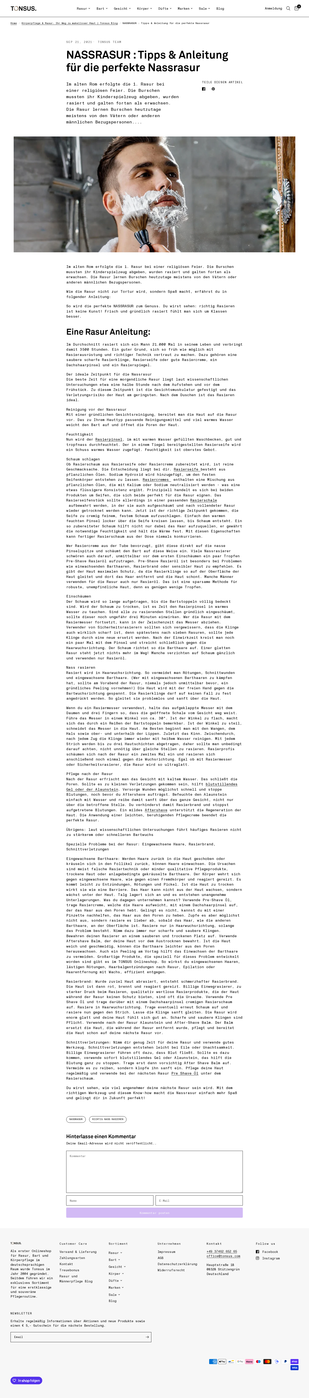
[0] (295, 8)
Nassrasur (76, 1119)
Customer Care (73, 1243)
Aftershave (156, 809)
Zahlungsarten (72, 1258)
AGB (161, 1258)
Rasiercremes (157, 479)
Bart (100, 8)
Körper (143, 8)
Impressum (166, 1252)
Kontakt (66, 1264)
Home (14, 23)
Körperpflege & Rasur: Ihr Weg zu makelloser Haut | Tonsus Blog (70, 23)
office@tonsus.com (223, 1256)
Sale (203, 8)
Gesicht (121, 8)
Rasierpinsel (108, 439)
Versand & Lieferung (77, 1252)
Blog (220, 8)
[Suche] (288, 8)
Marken (183, 8)
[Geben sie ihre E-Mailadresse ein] (147, 1337)
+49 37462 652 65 (222, 1251)
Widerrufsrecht (171, 1270)
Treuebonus (69, 1270)
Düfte (163, 8)
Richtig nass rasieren (107, 1119)
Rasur (82, 8)
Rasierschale (203, 500)
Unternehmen (169, 1243)
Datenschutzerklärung (177, 1264)
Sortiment (118, 1243)
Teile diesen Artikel (222, 82)
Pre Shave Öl (184, 1073)
